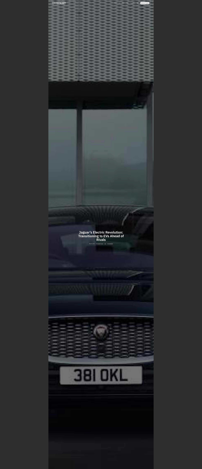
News (123, 3)
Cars (119, 3)
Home (115, 3)
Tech (127, 3)
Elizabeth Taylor (100, 243)
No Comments (110, 243)
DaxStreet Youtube (145, 3)
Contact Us (132, 3)
